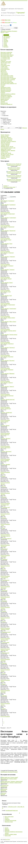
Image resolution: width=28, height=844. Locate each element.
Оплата (5, 39)
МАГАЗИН (6, 35)
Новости (7, 829)
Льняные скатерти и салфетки (8, 93)
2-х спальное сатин (5, 58)
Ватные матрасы (5, 99)
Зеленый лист (4, 786)
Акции (5, 42)
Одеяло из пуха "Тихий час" (14, 165)
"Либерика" (3, 556)
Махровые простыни (6, 88)
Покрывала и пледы (5, 87)
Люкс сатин (3, 64)
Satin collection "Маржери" (7, 369)
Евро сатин (3, 60)
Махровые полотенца (6, 90)
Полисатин (3, 70)
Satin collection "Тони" (6, 239)
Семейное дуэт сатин (6, 61)
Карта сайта (8, 835)
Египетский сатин (5, 69)
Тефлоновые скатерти (6, 95)
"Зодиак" (3, 515)
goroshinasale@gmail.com (12, 810)
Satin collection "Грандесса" (7, 343)
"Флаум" (3, 567)
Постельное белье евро (6, 80)
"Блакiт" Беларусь (5, 134)
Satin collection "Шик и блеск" (8, 317)
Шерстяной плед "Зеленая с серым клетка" (11, 782)
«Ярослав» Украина (5, 142)
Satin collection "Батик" (6, 278)
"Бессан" (3, 484)
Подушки (3, 84)
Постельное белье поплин (7, 77)
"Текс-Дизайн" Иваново (6, 138)
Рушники (3, 92)
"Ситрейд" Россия (5, 157)
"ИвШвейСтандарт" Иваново (8, 150)
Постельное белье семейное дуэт (9, 83)
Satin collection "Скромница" (8, 200)
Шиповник (3, 790)
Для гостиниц (6, 36)
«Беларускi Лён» (5, 136)
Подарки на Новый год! (6, 104)
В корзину (14, 31)
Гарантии (5, 41)
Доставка (5, 40)
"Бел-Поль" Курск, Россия (7, 154)
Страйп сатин (4, 66)
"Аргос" (3, 704)
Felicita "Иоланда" (5, 434)
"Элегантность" (4, 577)
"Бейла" (2, 473)
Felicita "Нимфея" (5, 460)
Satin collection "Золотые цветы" (8, 330)
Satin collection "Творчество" (7, 226)
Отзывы (5, 45)
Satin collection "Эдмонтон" (7, 252)
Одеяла (2, 86)
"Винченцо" (4, 546)
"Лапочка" (3, 691)
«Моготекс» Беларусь (6, 137)
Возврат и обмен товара (11, 834)
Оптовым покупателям (10, 820)
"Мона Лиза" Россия (6, 149)
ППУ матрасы (4, 100)
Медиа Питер (7, 839)
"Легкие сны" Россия (6, 153)
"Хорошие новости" (5, 536)
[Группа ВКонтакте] (10, 25)
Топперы (3, 101)
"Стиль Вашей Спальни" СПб (8, 147)
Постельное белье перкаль (7, 54)
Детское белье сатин (5, 62)
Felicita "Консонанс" (5, 447)
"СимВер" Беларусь (5, 155)
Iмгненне (3, 794)
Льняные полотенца (5, 91)
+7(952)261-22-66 (12, 806)
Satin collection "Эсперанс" (7, 265)
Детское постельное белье (7, 82)
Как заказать (6, 37)
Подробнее (7, 212)
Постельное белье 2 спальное (8, 79)
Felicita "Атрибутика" (6, 408)
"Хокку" (3, 681)
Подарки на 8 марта (5, 97)
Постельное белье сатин (6, 56)
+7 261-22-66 (5, 22)
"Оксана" (3, 608)
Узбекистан (3, 158)
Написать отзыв (9, 821)
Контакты (5, 46)
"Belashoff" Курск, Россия (7, 146)
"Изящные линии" (5, 629)
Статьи (5, 44)
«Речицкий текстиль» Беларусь (8, 141)
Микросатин (4, 71)
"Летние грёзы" (4, 639)
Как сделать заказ (9, 816)
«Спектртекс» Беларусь (6, 140)
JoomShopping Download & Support (9, 771)
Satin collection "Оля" (6, 291)
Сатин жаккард (4, 74)
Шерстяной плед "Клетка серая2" (9, 778)
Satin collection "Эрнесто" (7, 382)
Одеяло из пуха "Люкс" (14, 169)
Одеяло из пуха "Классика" (14, 180)
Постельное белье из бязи (7, 75)
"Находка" (3, 660)
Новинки (7, 830)
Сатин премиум (4, 67)
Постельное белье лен (6, 53)
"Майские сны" (4, 650)
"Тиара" (3, 671)
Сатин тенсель (4, 73)
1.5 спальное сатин (5, 57)
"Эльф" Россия (4, 151)
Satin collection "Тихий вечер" (8, 304)
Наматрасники (4, 103)
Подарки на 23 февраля (6, 96)
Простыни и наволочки (6, 52)
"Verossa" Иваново (5, 144)
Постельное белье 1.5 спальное (8, 78)
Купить (2, 212)
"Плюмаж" (3, 598)
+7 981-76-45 (5, 20)
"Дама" (2, 525)
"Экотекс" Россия (5, 145)
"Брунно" (3, 494)
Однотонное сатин (5, 65)
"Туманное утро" (5, 504)
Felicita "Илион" (4, 421)
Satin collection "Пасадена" (7, 356)
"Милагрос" (3, 587)
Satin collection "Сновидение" (8, 213)
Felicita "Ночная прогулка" (7, 395)
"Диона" (3, 619)
